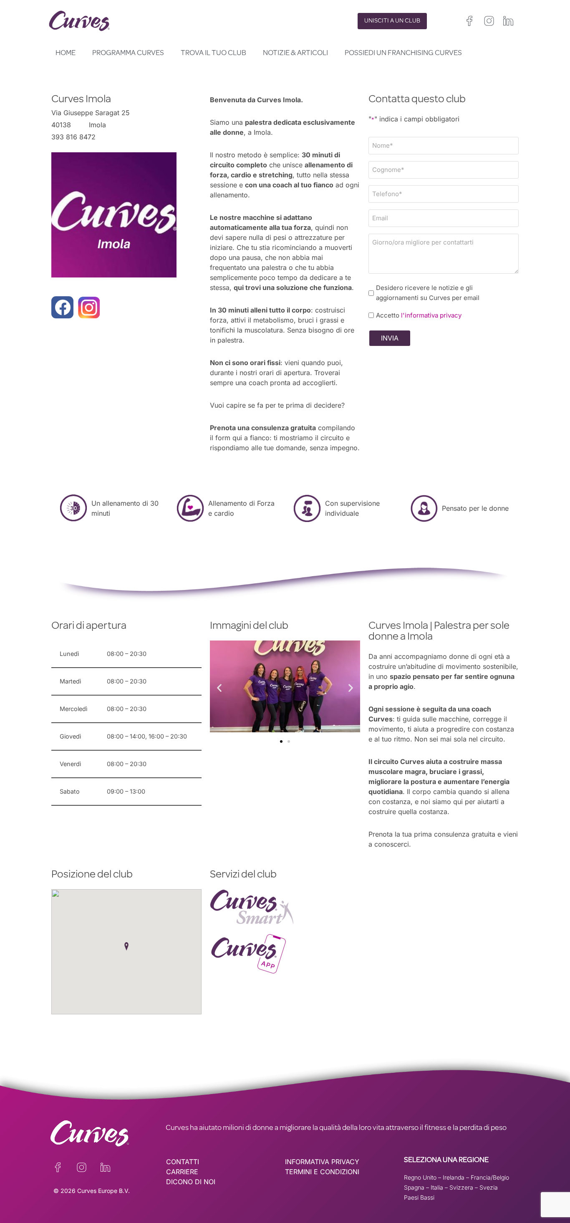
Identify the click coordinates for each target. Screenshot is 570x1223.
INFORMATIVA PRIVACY (322, 1161)
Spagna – (417, 1187)
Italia (437, 1187)
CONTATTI (182, 1161)
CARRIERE (182, 1172)
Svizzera (461, 1187)
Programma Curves (128, 53)
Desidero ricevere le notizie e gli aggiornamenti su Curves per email (427, 293)
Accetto (419, 315)
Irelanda (453, 1177)
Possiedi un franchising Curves (403, 53)
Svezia (488, 1187)
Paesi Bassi (419, 1197)
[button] (219, 688)
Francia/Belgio (490, 1177)
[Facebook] (62, 307)
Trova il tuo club (213, 53)
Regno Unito (420, 1177)
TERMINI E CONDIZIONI (322, 1172)
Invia (389, 338)
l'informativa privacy (431, 315)
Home (65, 53)
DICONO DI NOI (190, 1182)
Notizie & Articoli (295, 53)
